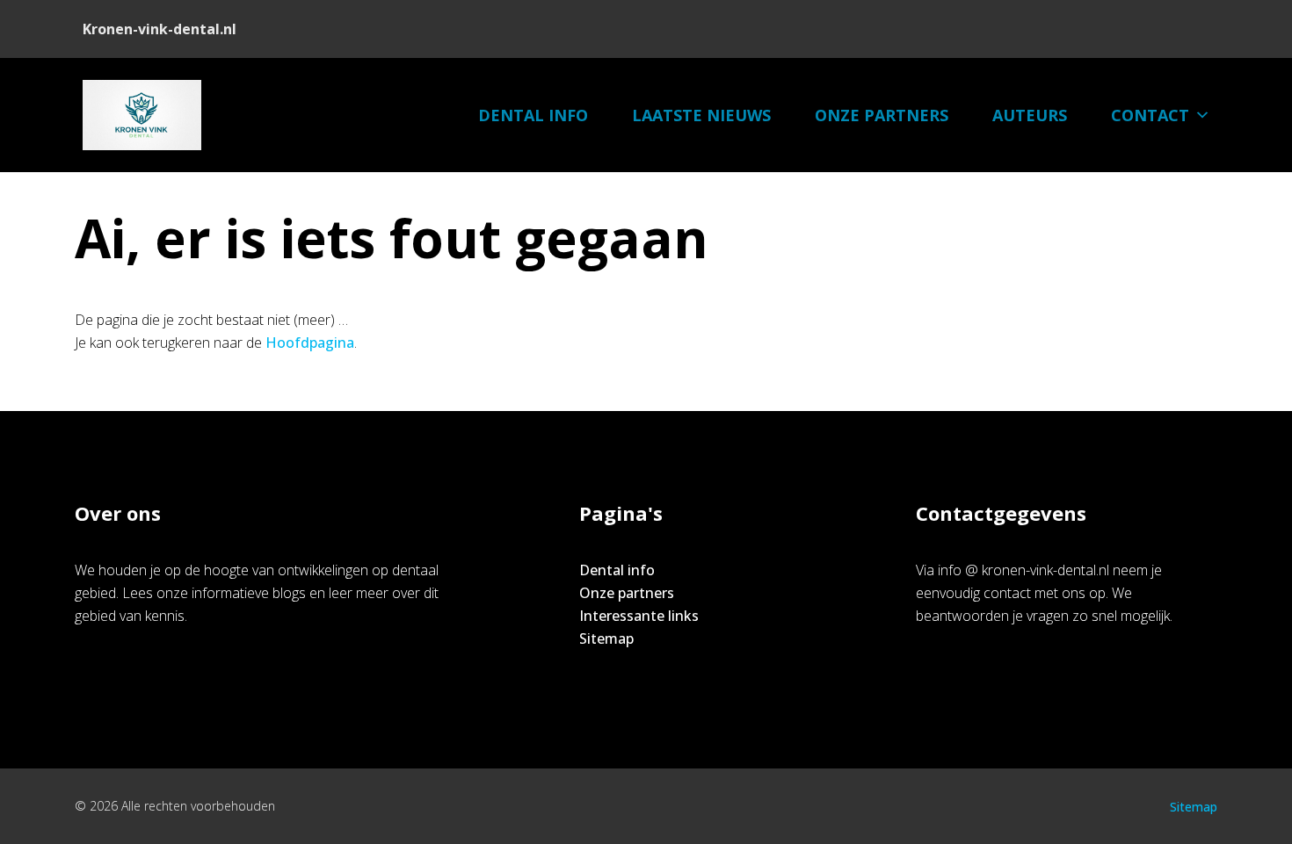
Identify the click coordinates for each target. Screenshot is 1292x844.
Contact (1150, 115)
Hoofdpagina (309, 342)
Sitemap (606, 638)
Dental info (533, 115)
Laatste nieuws (701, 115)
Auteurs (1029, 115)
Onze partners (881, 115)
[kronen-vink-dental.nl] (142, 115)
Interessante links (639, 615)
